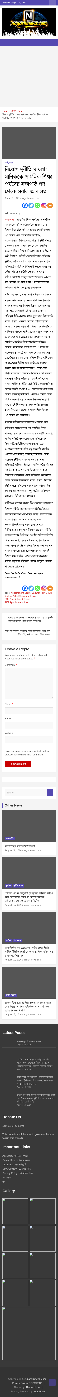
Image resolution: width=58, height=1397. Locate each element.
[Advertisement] (29, 77)
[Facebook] (25, 205)
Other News (14, 805)
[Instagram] (44, 205)
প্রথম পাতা (6, 1178)
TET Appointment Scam (17, 602)
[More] (50, 205)
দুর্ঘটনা (8, 885)
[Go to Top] (52, 1382)
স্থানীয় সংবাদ (18, 885)
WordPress (40, 1392)
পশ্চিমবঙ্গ (9, 163)
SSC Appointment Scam (17, 599)
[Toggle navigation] (6, 42)
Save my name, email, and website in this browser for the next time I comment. (27, 753)
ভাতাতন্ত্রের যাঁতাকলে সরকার (20, 846)
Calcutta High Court (42, 593)
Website (9, 733)
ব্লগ (3, 1182)
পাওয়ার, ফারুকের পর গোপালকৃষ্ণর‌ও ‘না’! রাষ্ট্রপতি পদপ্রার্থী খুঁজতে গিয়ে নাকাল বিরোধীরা (30, 619)
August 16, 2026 (13, 1014)
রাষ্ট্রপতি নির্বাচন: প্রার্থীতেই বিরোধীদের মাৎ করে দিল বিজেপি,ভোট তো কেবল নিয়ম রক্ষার (27, 633)
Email (9, 719)
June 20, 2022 (12, 198)
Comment (11, 665)
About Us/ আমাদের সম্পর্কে (15, 1156)
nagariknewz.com (30, 198)
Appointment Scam (20, 593)
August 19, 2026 (13, 905)
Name (9, 704)
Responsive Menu (52, 2)
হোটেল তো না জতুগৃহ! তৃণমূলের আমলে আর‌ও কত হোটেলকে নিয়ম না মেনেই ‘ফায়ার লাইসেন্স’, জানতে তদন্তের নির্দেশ (29, 897)
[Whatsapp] (37, 205)
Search (50, 792)
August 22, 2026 (13, 850)
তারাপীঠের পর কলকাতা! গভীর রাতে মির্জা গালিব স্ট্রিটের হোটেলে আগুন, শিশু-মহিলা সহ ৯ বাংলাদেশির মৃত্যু (29, 952)
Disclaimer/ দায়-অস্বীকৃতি (14, 1165)
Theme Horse (33, 1387)
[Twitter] (31, 205)
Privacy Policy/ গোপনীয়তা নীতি (17, 1173)
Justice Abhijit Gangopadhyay (20, 596)
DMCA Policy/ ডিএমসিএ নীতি (16, 1169)
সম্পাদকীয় (10, 838)
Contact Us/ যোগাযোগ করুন (16, 1160)
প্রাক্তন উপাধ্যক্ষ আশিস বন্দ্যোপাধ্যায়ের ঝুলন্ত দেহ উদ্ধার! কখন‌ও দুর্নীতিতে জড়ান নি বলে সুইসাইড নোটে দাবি (28, 1007)
